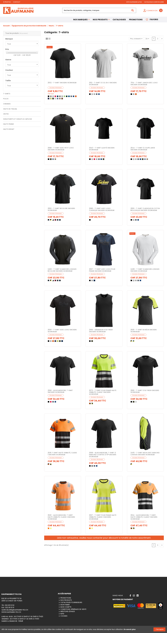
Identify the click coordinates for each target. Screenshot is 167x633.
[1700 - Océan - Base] (57, 96)
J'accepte (159, 629)
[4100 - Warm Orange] (76, 96)
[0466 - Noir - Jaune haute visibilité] (51, 464)
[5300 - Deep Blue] (48, 98)
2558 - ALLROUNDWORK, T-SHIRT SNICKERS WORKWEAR (60, 391)
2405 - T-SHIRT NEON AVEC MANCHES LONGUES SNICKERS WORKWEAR (145, 454)
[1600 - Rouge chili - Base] (55, 96)
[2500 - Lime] (51, 98)
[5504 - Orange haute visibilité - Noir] (90, 403)
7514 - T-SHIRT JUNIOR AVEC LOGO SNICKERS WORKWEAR (144, 84)
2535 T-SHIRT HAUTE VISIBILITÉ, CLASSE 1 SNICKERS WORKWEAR (62, 454)
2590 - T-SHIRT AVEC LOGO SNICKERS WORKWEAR (62, 331)
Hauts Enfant (8, 129)
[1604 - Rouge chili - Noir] (55, 220)
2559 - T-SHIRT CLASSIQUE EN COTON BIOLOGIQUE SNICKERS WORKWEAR (145, 209)
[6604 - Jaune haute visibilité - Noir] (92, 403)
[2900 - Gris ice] (55, 98)
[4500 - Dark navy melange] (94, 280)
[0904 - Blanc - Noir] (53, 220)
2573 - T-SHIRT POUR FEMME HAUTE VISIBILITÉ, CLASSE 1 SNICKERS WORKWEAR (102, 392)
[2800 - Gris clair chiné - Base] (62, 96)
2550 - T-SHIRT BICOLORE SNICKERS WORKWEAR (61, 209)
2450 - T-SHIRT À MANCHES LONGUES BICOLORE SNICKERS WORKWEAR (62, 270)
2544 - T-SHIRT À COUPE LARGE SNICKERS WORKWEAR (143, 149)
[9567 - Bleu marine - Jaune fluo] (133, 341)
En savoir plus (130, 629)
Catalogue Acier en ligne (154, 2)
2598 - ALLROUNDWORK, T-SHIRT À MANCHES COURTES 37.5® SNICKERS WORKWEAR (102, 455)
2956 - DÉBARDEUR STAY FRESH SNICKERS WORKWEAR (101, 331)
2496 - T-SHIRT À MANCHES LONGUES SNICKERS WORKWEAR (145, 270)
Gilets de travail (10, 109)
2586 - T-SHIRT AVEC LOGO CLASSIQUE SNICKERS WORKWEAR (101, 209)
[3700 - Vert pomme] (64, 96)
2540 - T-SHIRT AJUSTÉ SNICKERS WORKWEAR (102, 149)
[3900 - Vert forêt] (66, 96)
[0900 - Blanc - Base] (53, 96)
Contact (16, 2)
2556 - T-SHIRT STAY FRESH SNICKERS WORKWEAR (145, 391)
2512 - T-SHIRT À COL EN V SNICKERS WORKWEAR (103, 84)
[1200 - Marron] (62, 98)
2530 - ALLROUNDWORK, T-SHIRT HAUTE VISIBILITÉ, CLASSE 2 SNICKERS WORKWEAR (61, 517)
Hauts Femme (8, 124)
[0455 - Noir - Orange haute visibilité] (48, 464)
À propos (7, 2)
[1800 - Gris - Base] (60, 96)
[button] (101, 19)
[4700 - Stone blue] (57, 98)
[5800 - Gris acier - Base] (71, 96)
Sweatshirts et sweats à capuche (17, 119)
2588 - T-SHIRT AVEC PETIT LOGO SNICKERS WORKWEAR (61, 149)
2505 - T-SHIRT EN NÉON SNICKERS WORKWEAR (144, 331)
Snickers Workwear (56, 88)
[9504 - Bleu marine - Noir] (60, 220)
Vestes (6, 114)
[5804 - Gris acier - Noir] (57, 220)
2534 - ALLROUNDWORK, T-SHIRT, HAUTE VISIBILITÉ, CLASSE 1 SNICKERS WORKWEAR (144, 517)
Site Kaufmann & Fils (134, 2)
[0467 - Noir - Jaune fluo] (51, 220)
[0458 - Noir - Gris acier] (48, 220)
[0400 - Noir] (48, 96)
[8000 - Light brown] (60, 98)
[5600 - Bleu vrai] (69, 96)
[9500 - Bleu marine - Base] (73, 96)
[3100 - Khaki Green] (53, 98)
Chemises (7, 104)
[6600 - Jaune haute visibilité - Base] (51, 528)
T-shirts (6, 94)
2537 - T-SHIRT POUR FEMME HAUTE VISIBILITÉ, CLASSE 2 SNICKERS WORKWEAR (102, 517)
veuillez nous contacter (91, 537)
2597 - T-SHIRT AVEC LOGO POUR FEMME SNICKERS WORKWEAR (102, 270)
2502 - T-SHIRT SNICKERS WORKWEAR (62, 83)
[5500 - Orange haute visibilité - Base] (48, 528)
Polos (5, 99)
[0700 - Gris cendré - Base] (51, 96)
